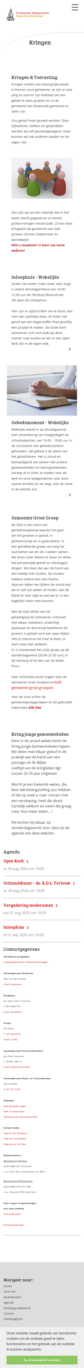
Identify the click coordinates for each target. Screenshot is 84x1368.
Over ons (10, 1291)
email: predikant (12, 1011)
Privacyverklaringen (13, 1224)
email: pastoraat (13, 984)
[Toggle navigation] (75, 7)
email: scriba (10, 1039)
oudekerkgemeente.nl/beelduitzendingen (26, 962)
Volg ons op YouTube (15, 1144)
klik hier (35, 707)
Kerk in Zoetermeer (14, 1111)
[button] (43, 1349)
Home (8, 1286)
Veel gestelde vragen (15, 1106)
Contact (9, 1313)
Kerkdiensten (12, 1297)
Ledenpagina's (13, 1319)
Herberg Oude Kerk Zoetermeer (20, 1116)
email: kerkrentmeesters (17, 1066)
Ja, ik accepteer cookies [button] (42, 1360)
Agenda (9, 1302)
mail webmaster (12, 1213)
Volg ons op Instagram (15, 1133)
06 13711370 (13, 1089)
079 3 (9, 1034)
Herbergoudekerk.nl (17, 1308)
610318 (16, 1034)
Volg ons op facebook (15, 1138)
